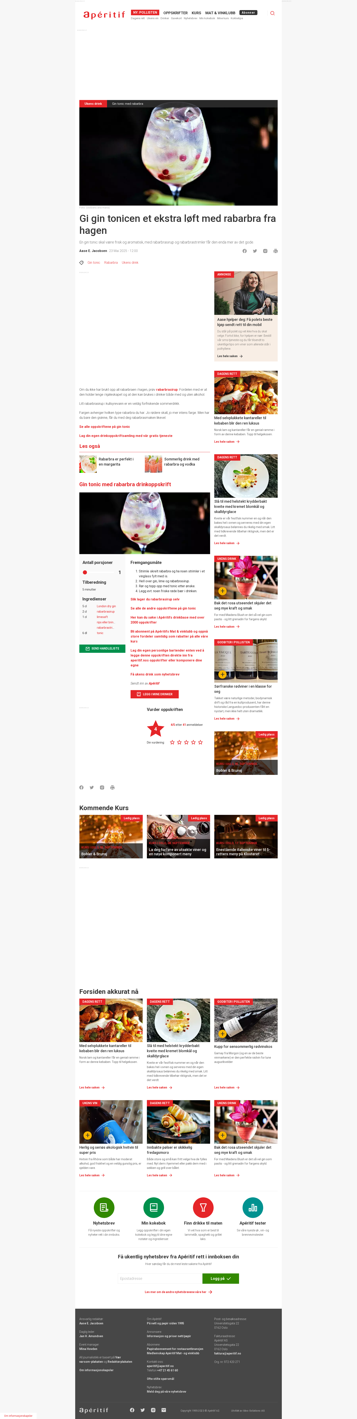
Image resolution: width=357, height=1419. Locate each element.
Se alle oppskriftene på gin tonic (104, 427)
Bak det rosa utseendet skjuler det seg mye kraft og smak (242, 605)
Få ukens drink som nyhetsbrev (155, 674)
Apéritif (154, 683)
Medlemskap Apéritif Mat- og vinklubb (173, 1353)
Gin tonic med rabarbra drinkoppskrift (125, 484)
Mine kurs (223, 18)
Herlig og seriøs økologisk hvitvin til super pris (108, 1150)
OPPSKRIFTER (175, 13)
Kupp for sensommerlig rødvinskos (243, 1046)
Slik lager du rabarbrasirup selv (155, 599)
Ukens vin (152, 18)
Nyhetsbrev (190, 18)
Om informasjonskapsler (96, 1370)
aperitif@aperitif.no (160, 1366)
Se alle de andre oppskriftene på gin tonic (163, 608)
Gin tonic (94, 263)
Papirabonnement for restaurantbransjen (175, 1349)
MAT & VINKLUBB (220, 13)
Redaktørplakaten (120, 1361)
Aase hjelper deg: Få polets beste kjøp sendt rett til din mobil (245, 322)
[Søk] (272, 13)
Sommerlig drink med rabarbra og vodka (181, 461)
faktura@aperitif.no (227, 1353)
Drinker (165, 18)
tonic (100, 633)
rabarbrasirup (167, 390)
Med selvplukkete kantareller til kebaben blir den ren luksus (240, 420)
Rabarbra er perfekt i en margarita (116, 461)
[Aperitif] (104, 15)
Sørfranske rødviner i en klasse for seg (243, 689)
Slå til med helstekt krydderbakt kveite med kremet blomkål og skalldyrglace (240, 506)
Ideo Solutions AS (254, 1410)
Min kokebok (207, 18)
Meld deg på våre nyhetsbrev (166, 1391)
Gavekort (176, 18)
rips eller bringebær (109, 622)
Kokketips (237, 18)
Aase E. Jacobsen (93, 251)
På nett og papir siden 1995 (165, 1323)
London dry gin (106, 606)
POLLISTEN (147, 12)
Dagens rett (138, 18)
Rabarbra (111, 263)
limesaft (102, 617)
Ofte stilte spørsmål (160, 1378)
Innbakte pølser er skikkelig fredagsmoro (169, 1150)
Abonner (248, 12)
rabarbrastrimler (107, 627)
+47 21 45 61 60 (167, 1370)
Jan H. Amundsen (91, 1336)
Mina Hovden (88, 1349)
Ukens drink (130, 263)
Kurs (196, 13)
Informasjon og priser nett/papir (169, 1336)
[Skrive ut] (276, 251)
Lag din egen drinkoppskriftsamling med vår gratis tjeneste (126, 436)
